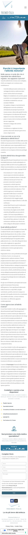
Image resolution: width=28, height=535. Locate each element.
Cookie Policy (18, 526)
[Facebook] (12, 501)
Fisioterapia (10, 364)
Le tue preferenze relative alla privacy (15, 530)
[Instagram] (16, 501)
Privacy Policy (10, 526)
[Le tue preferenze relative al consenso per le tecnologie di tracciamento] (25, 532)
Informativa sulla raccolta (9, 533)
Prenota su (17, 16)
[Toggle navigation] (25, 7)
